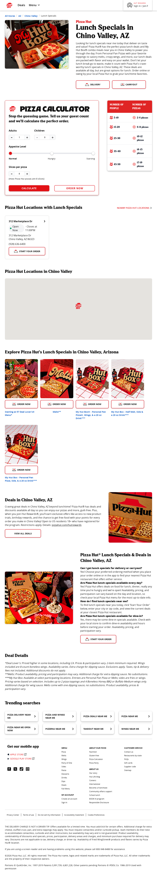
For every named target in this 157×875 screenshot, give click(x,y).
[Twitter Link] (16, 769)
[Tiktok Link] (23, 769)
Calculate (29, 188)
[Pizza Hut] (78, 306)
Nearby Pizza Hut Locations (133, 207)
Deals (21, 5)
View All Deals (23, 533)
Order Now (74, 188)
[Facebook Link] (10, 769)
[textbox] (53, 516)
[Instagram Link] (29, 769)
